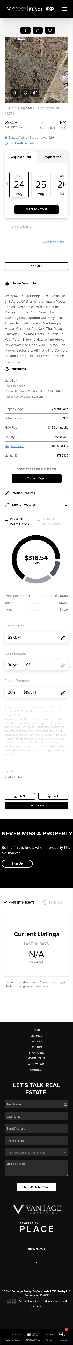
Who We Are (36, 1064)
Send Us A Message (37, 1187)
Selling (36, 1047)
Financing (36, 1053)
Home (36, 1030)
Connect (36, 1069)
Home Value (36, 1058)
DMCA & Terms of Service (39, 1340)
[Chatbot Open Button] (62, 1334)
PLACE (44, 1295)
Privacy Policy (12, 1340)
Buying (37, 1041)
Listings (36, 1036)
